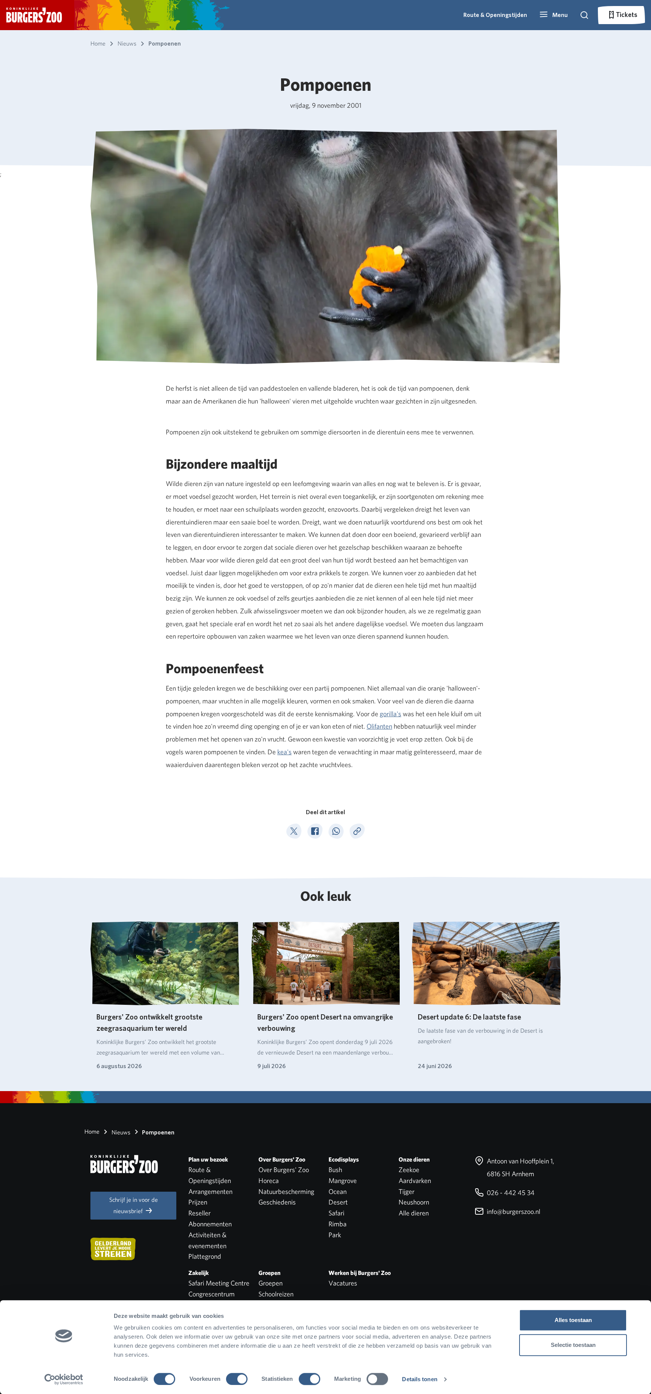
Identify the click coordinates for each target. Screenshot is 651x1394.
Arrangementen (210, 1191)
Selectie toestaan (573, 1345)
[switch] (237, 1379)
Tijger (406, 1191)
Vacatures (343, 1283)
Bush (335, 1169)
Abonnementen (210, 1224)
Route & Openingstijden (495, 15)
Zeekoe (409, 1169)
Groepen (270, 1283)
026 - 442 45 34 (510, 1192)
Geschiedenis (277, 1202)
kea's (284, 751)
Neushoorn (414, 1202)
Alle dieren (414, 1213)
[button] (553, 15)
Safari (336, 1213)
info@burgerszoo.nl (512, 1211)
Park (335, 1234)
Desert (338, 1202)
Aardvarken (415, 1180)
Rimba (338, 1224)
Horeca (268, 1180)
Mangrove (343, 1180)
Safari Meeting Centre (218, 1283)
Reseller (199, 1213)
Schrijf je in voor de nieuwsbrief (133, 1205)
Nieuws (120, 1132)
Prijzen (197, 1202)
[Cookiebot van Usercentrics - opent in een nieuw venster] (64, 1379)
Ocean (338, 1191)
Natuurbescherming (286, 1191)
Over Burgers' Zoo (283, 1169)
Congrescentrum (211, 1294)
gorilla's (390, 713)
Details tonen (419, 1379)
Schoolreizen (275, 1294)
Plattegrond (204, 1256)
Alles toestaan (573, 1320)
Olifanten (379, 726)
